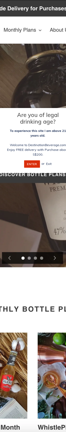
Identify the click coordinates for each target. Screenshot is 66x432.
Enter (32, 164)
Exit (49, 164)
